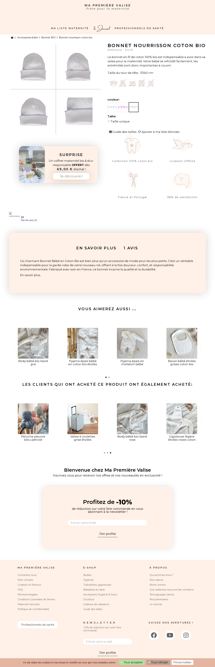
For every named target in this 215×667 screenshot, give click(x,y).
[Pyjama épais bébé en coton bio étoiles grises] (82, 343)
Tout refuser (159, 662)
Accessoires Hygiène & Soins (100, 594)
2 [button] (109, 377)
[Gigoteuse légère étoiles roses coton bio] (181, 418)
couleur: (114, 99)
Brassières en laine (94, 589)
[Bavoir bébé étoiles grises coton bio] (181, 343)
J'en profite (107, 534)
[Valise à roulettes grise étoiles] (82, 418)
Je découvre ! (71, 176)
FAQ (20, 589)
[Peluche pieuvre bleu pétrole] (33, 418)
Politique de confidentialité (33, 609)
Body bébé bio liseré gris (33, 362)
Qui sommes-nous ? (161, 575)
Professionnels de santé (37, 624)
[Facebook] (154, 635)
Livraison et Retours (29, 584)
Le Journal (156, 604)
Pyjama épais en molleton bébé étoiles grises (132, 364)
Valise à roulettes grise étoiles (82, 438)
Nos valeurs (156, 579)
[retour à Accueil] (12, 38)
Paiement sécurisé (29, 604)
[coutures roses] (122, 107)
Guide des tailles (92, 609)
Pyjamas (88, 579)
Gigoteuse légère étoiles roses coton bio (182, 440)
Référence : (116, 49)
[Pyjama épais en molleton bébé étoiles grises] (132, 343)
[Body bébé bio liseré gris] (33, 343)
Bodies (87, 575)
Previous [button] (14, 347)
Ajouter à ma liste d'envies (161, 132)
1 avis (131, 248)
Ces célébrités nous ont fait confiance (172, 589)
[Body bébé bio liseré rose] (132, 418)
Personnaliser (182, 662)
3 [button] (110, 452)
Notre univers (158, 584)
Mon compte (25, 579)
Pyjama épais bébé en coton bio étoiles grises (82, 364)
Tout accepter (133, 662)
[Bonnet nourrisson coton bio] (33, 66)
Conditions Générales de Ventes (36, 599)
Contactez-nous (27, 575)
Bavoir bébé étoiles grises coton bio (182, 362)
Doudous (88, 599)
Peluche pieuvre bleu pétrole (33, 438)
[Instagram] (186, 635)
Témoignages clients (162, 594)
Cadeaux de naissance (96, 604)
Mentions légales (28, 594)
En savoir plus (96, 248)
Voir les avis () (29, 220)
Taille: (112, 116)
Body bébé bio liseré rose (132, 438)
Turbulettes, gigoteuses (97, 584)
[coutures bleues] (112, 107)
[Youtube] (170, 635)
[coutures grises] (133, 107)
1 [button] (106, 377)
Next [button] (201, 347)
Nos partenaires (159, 599)
